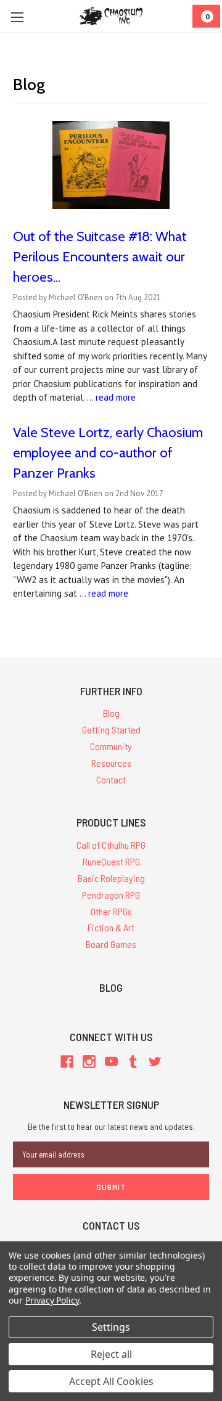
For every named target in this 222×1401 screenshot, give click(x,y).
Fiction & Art (111, 927)
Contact (111, 779)
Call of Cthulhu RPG (111, 845)
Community (111, 746)
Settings (111, 1327)
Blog (111, 713)
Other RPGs (111, 911)
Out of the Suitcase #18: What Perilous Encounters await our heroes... (100, 256)
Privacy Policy (52, 1300)
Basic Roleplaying (111, 878)
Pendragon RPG (111, 895)
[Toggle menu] (17, 17)
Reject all (111, 1354)
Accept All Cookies (111, 1381)
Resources (111, 763)
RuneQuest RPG (111, 861)
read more (116, 397)
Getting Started (111, 729)
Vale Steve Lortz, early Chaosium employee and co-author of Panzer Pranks (108, 452)
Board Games (111, 944)
